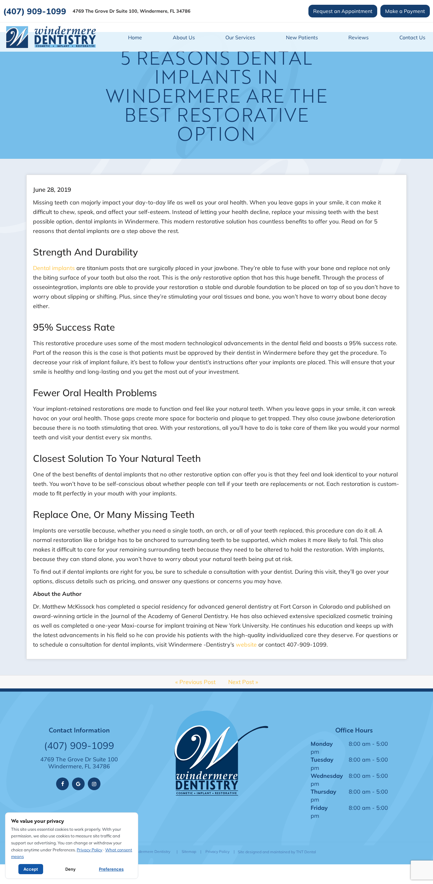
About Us (184, 37)
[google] (78, 784)
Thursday (323, 791)
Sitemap (189, 851)
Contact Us (412, 37)
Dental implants (54, 268)
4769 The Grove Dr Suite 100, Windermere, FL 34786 (132, 11)
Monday (322, 743)
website (246, 644)
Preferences (111, 869)
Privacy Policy (217, 851)
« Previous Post (195, 682)
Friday (319, 807)
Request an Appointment (342, 11)
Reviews (358, 37)
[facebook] (62, 784)
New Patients (302, 37)
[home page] (51, 37)
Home (135, 37)
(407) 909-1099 (34, 11)
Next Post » (243, 682)
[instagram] (94, 784)
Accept (30, 869)
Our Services (240, 37)
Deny (70, 869)
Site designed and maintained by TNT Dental (277, 851)
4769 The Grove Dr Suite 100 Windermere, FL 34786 (79, 763)
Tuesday (322, 759)
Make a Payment (405, 11)
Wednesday (327, 775)
